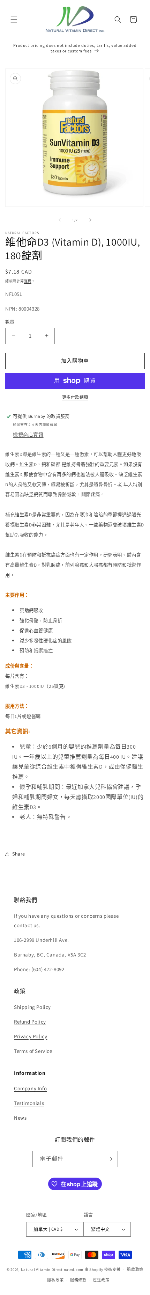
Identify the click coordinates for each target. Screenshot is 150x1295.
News (20, 1117)
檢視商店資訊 (28, 434)
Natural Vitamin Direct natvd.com (52, 1269)
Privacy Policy (30, 1036)
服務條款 (78, 1280)
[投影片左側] (59, 219)
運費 (27, 281)
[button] (14, 19)
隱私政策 (55, 1280)
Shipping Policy (32, 1007)
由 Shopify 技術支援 (102, 1269)
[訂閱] (110, 1159)
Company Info (30, 1088)
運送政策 (101, 1280)
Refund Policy (30, 1021)
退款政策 (135, 1269)
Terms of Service (33, 1051)
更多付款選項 (75, 397)
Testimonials (29, 1103)
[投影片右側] (90, 219)
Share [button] (18, 854)
